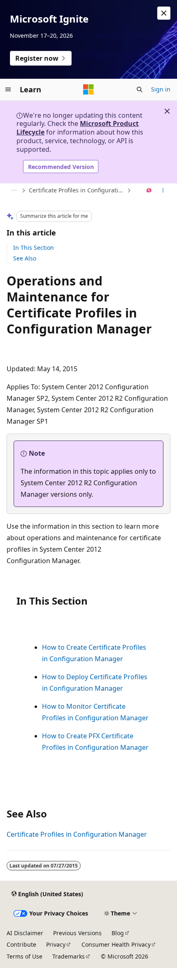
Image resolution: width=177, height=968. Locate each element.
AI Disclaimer (25, 933)
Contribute (21, 944)
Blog (118, 933)
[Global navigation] (8, 89)
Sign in (160, 89)
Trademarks (68, 956)
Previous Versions (77, 933)
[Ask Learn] (149, 190)
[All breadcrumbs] (14, 190)
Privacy (55, 944)
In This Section (33, 247)
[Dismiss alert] (163, 13)
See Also (24, 258)
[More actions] (163, 190)
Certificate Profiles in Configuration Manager (77, 190)
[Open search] (139, 89)
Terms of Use (24, 956)
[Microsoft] (88, 89)
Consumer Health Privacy (116, 944)
